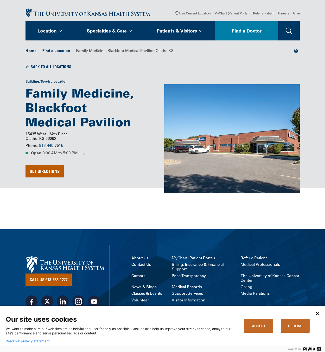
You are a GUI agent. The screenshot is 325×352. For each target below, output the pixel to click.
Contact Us (141, 264)
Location (47, 31)
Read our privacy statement (28, 341)
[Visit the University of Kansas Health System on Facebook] (31, 301)
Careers (283, 13)
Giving (246, 287)
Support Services (187, 293)
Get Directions (45, 171)
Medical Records (187, 287)
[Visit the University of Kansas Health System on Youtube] (94, 301)
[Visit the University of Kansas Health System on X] (47, 301)
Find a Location (56, 50)
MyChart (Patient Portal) (231, 13)
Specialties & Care (107, 31)
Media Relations (255, 293)
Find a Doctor (246, 31)
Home (31, 50)
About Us (139, 258)
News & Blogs (144, 287)
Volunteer (140, 300)
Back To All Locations (51, 66)
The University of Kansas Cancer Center (270, 278)
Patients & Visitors (177, 31)
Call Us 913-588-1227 (49, 279)
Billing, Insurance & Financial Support (198, 266)
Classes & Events (146, 293)
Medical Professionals (260, 264)
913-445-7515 (51, 145)
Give (296, 13)
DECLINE (295, 326)
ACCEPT (259, 326)
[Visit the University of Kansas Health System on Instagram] (78, 301)
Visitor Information (188, 300)
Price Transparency (189, 276)
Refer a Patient (263, 13)
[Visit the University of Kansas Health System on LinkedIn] (63, 301)
